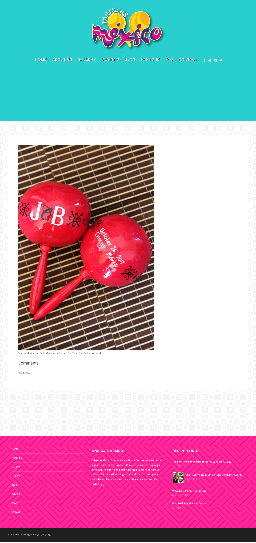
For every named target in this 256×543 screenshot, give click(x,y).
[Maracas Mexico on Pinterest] (220, 60)
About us (62, 59)
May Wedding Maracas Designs (189, 503)
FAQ (169, 59)
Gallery (87, 59)
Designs (110, 59)
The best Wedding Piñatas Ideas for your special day (201, 461)
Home (41, 59)
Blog (130, 59)
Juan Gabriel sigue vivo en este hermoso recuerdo (214, 474)
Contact (188, 59)
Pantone (150, 59)
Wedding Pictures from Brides (189, 490)
